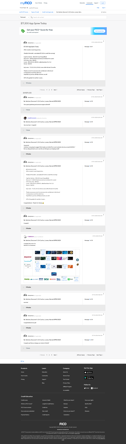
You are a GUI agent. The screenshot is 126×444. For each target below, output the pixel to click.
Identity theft (88, 403)
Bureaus (66, 403)
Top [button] (23, 361)
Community (89, 3)
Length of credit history (48, 403)
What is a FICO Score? (26, 403)
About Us (65, 372)
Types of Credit (35, 12)
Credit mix (44, 407)
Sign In (103, 7)
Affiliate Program (67, 386)
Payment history (25, 414)
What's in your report (69, 400)
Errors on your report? (69, 411)
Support (96, 3)
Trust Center (66, 379)
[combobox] (68, 17)
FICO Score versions (26, 407)
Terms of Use (66, 375)
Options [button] (104, 12)
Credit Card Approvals (47, 12)
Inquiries (66, 407)
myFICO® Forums (33, 8)
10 (89, 340)
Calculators (66, 414)
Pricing (45, 3)
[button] (103, 40)
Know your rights (89, 400)
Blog (43, 383)
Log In (102, 3)
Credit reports (45, 414)
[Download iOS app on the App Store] (88, 372)
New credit (45, 411)
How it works (24, 375)
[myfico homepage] (26, 3)
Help (98, 7)
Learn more (77, 433)
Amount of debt (46, 400)
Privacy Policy (66, 383)
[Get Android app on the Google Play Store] (89, 378)
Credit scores (24, 400)
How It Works (38, 3)
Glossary (87, 411)
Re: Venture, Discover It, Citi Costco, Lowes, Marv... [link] (69, 12)
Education (82, 3)
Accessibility (66, 390)
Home (22, 372)
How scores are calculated (27, 411)
